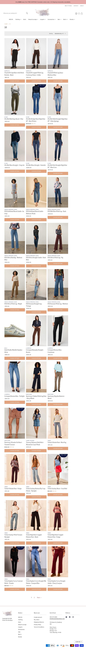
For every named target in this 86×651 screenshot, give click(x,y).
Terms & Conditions (39, 627)
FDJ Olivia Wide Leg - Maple (13, 304)
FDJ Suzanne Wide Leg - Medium (58, 304)
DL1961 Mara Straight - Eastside (36, 165)
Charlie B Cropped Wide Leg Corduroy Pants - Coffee (34, 73)
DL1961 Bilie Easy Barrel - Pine (13, 119)
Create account (38, 617)
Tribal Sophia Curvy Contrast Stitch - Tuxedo (13, 582)
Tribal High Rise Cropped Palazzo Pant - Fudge (55, 536)
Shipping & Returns (39, 622)
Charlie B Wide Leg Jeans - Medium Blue (55, 73)
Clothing (17, 19)
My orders (36, 619)
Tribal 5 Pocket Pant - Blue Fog (57, 442)
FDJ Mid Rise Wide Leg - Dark (57, 211)
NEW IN (11, 19)
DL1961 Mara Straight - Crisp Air (14, 165)
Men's (65, 19)
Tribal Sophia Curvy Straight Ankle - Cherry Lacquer (56, 582)
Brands (72, 19)
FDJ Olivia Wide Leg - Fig (55, 257)
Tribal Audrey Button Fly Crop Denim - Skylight (35, 489)
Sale (59, 19)
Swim (24, 19)
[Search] (27, 13)
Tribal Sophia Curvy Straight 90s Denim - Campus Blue (36, 582)
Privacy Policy (37, 624)
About (82, 5)
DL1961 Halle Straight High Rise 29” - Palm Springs (57, 120)
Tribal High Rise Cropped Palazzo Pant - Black (34, 536)
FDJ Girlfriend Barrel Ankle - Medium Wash (35, 212)
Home (5, 24)
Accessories (51, 19)
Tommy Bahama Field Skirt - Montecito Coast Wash (35, 443)
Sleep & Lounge (32, 19)
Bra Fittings (68, 5)
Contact (76, 5)
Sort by (51, 33)
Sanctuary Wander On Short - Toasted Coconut (13, 443)
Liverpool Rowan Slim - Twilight (14, 396)
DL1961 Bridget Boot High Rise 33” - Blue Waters (35, 120)
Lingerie (42, 19)
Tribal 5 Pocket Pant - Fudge (13, 488)
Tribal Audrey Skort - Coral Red (57, 488)
